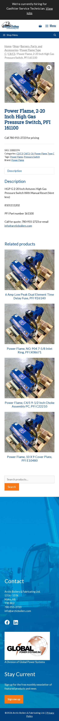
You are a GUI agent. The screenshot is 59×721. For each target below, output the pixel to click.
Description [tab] (14, 170)
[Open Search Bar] (55, 35)
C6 (32, 153)
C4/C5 (11, 53)
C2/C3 (19, 153)
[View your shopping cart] (40, 26)
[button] (49, 67)
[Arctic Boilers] (11, 26)
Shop (16, 46)
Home (8, 46)
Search (12, 486)
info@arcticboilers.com (18, 225)
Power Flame (16, 157)
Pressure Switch (32, 157)
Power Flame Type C (44, 153)
